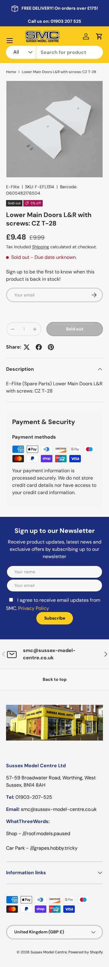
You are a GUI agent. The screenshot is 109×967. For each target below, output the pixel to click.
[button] (99, 36)
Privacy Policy (33, 608)
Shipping (40, 246)
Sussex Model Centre (49, 952)
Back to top (55, 679)
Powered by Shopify (85, 952)
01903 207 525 (66, 21)
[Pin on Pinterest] (51, 347)
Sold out (74, 329)
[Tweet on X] (27, 347)
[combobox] (54, 52)
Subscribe (54, 618)
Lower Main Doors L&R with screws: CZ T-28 (59, 72)
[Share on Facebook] (39, 347)
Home (11, 72)
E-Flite (12, 186)
